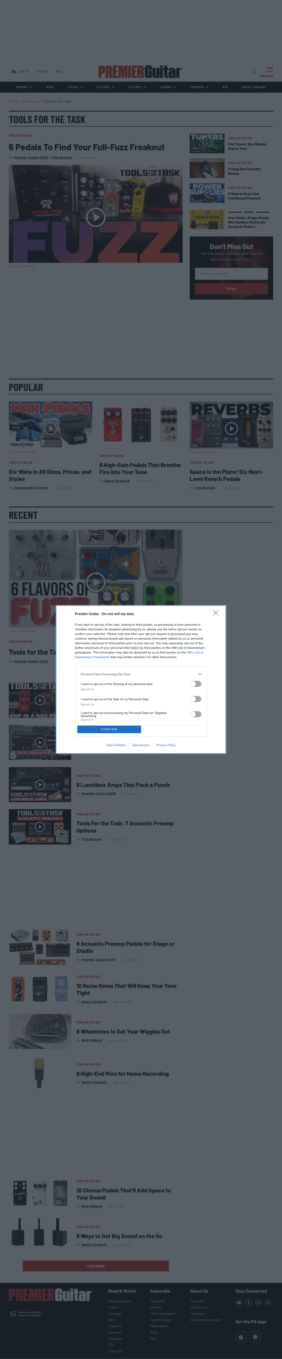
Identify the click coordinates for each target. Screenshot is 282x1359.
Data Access (141, 745)
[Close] (217, 614)
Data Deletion (116, 745)
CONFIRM (109, 729)
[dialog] (141, 679)
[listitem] (141, 674)
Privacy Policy (166, 745)
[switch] (195, 684)
